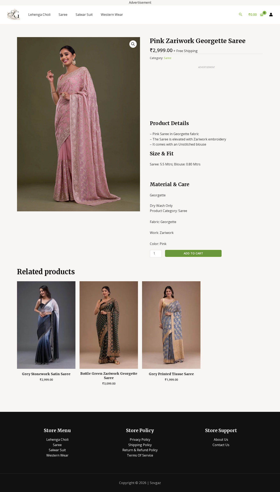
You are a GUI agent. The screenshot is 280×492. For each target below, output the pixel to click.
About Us (221, 439)
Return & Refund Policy (140, 450)
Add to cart (193, 253)
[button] (240, 14)
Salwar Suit (84, 14)
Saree (63, 14)
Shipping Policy (140, 445)
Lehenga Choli (39, 14)
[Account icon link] (271, 14)
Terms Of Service (140, 455)
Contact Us (221, 445)
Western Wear (112, 14)
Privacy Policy (140, 439)
